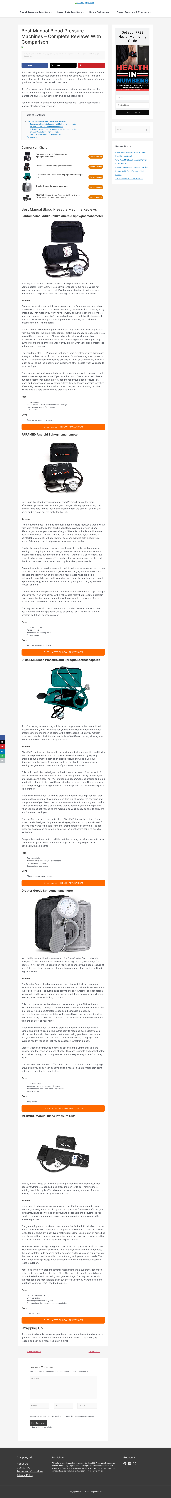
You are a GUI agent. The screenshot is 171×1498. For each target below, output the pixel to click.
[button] (63, 427)
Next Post (94, 1352)
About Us (22, 1463)
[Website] (87, 1406)
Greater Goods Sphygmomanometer (44, 132)
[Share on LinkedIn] (2, 751)
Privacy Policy (25, 1475)
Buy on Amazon (95, 157)
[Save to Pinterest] (2, 746)
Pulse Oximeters (99, 12)
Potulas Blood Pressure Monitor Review (131, 167)
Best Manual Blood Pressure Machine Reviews (46, 121)
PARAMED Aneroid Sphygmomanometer (46, 127)
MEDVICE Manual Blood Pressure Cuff (45, 134)
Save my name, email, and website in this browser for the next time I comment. (62, 1416)
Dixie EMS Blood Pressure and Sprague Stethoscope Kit (53, 129)
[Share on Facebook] (2, 737)
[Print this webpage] (2, 760)
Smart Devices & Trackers (133, 12)
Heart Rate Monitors (69, 12)
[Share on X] (2, 742)
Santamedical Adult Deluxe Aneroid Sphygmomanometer (53, 124)
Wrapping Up (32, 137)
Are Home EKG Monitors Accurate (129, 178)
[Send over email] (2, 756)
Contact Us (23, 1467)
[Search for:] (132, 129)
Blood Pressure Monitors (35, 12)
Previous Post (34, 1352)
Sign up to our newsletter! (42, 1427)
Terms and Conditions (30, 1471)
